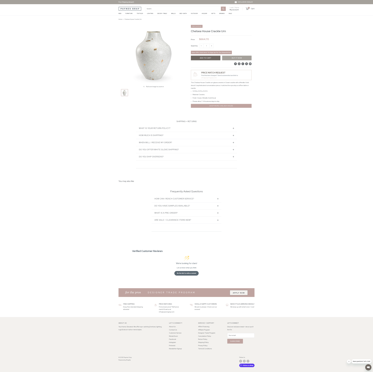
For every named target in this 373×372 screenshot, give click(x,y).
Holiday (204, 13)
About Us (172, 327)
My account (234, 10)
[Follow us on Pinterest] (240, 361)
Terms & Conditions (205, 349)
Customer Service (175, 333)
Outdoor (194, 13)
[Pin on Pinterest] (235, 63)
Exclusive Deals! (245, 2)
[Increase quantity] (212, 46)
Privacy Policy (202, 346)
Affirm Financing (203, 327)
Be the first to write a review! (186, 273)
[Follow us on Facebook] (248, 361)
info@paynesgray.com (209, 78)
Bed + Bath (183, 13)
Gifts (213, 13)
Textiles (140, 13)
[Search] (223, 9)
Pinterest (172, 346)
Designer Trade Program (206, 333)
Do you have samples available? (172, 206)
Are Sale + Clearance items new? (172, 220)
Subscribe (235, 341)
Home (120, 19)
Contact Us (173, 330)
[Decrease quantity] (201, 46)
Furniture (129, 13)
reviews (197, 309)
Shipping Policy (203, 342)
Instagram (172, 342)
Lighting (150, 13)
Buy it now (237, 58)
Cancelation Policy (204, 336)
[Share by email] (250, 63)
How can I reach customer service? (174, 199)
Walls (173, 13)
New (120, 13)
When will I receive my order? (155, 142)
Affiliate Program (204, 330)
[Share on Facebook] (242, 63)
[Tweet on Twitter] (246, 63)
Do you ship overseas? (151, 156)
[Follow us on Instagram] (244, 361)
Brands (222, 13)
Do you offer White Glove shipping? (159, 149)
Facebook (172, 339)
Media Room (173, 336)
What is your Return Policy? (154, 128)
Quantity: (194, 46)
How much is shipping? (151, 135)
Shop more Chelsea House (221, 106)
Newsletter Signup (175, 349)
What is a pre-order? (166, 213)
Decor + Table (162, 13)
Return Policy (202, 339)
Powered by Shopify (125, 360)
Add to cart (205, 58)
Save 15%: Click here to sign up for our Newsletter (211, 52)
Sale (230, 13)
